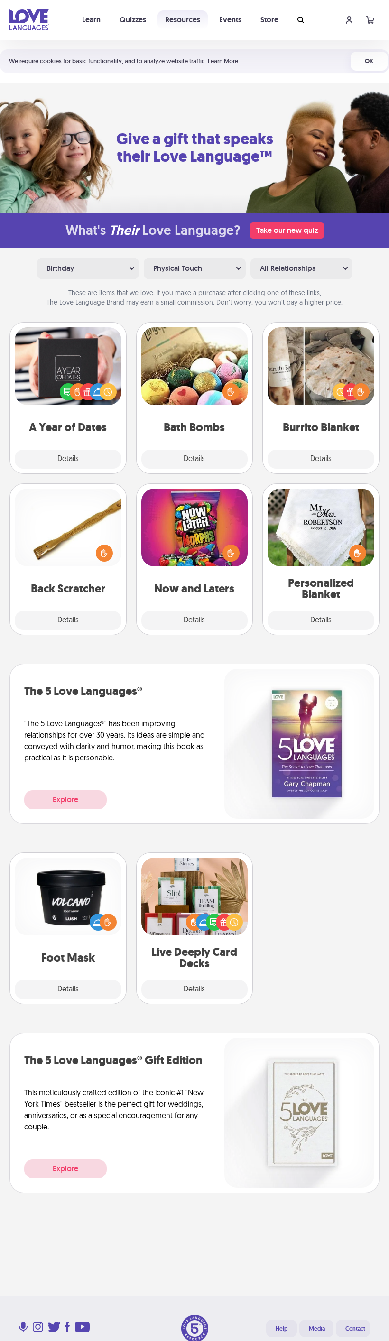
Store (269, 20)
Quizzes (133, 20)
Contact (355, 1328)
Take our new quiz (287, 230)
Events (230, 20)
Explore (65, 800)
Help (281, 1328)
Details (68, 459)
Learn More (223, 61)
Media (317, 1328)
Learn (91, 20)
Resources (182, 20)
